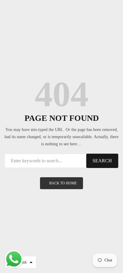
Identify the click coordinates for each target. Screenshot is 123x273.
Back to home (63, 183)
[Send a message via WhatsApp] (14, 259)
